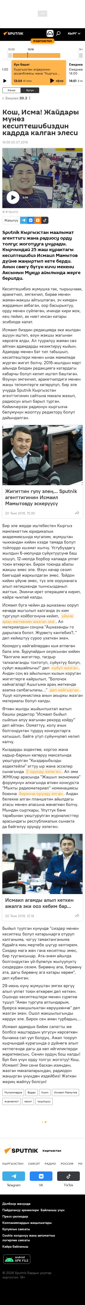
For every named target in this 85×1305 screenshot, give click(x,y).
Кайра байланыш (15, 1246)
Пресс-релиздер (15, 1216)
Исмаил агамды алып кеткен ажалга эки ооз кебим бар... (39, 903)
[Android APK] (17, 1259)
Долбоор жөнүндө (16, 1204)
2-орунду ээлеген (43, 771)
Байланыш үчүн (52, 1210)
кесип (28, 1101)
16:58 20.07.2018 (15, 142)
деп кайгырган (64, 690)
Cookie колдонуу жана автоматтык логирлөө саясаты (28, 1237)
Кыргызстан (12, 1163)
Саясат (34, 1163)
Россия (67, 1163)
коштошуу (44, 1101)
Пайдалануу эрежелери (20, 1210)
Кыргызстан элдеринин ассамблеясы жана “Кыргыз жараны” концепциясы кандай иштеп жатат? (37, 75)
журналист (11, 1101)
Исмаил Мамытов (65, 1092)
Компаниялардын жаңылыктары (27, 1223)
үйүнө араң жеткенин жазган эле (38, 618)
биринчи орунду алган (40, 793)
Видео (32, 1092)
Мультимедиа (13, 1092)
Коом (44, 1092)
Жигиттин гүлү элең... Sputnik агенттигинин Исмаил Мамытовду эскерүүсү (41, 497)
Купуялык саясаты (16, 1229)
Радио (50, 1163)
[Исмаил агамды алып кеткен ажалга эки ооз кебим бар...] (42, 864)
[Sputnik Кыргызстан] (14, 35)
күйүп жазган (65, 667)
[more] (77, 512)
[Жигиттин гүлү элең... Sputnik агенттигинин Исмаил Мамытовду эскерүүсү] (42, 455)
